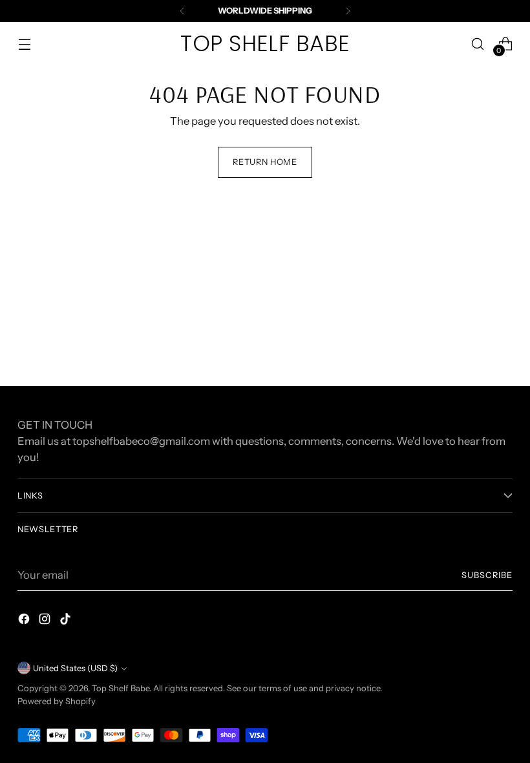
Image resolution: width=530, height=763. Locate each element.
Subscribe (487, 575)
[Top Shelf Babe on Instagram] (46, 621)
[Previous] (182, 11)
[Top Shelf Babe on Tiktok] (66, 621)
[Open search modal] (478, 43)
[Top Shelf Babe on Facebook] (25, 621)
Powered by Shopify (56, 701)
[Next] (348, 11)
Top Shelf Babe (120, 688)
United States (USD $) (75, 668)
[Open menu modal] (24, 43)
